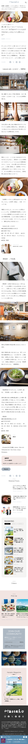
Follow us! (14, 662)
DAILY (7, 523)
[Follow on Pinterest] (16, 716)
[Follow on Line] (19, 716)
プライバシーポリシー (18, 645)
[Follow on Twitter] (12, 716)
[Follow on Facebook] (8, 716)
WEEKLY (14, 523)
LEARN (7, 5)
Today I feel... (7, 737)
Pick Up (14, 596)
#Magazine (6, 469)
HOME (2, 5)
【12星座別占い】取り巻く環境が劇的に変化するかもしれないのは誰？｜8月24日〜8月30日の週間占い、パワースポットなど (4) (16, 739)
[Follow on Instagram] (5, 716)
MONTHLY (20, 523)
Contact (7, 728)
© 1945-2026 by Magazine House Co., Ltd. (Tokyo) (14, 731)
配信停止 (22, 642)
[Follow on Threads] (23, 716)
